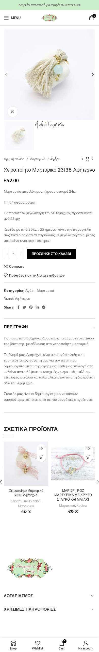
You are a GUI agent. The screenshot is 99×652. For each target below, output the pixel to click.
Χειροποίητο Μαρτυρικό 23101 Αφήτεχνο (26, 492)
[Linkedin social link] (37, 307)
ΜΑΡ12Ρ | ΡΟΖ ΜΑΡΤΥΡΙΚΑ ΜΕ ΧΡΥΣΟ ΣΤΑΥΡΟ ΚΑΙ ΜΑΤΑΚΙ (73, 495)
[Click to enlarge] (13, 112)
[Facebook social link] (18, 307)
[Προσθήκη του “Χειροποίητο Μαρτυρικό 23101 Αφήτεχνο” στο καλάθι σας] (41, 457)
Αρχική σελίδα (14, 159)
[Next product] (92, 159)
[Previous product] (82, 159)
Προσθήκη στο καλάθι (51, 254)
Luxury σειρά (32, 501)
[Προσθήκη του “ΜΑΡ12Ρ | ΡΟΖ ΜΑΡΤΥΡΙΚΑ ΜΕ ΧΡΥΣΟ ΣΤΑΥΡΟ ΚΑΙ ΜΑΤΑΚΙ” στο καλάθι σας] (88, 457)
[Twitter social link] (24, 307)
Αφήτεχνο (22, 298)
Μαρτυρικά (37, 159)
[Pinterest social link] (31, 307)
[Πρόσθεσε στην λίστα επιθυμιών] (41, 448)
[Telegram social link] (43, 307)
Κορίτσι (16, 501)
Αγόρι (54, 159)
